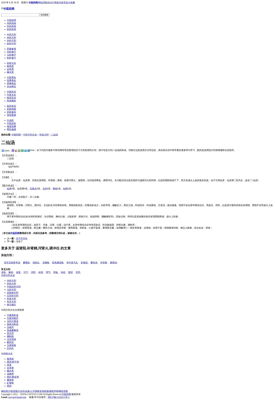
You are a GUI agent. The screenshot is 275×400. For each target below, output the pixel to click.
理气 (48, 272)
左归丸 (10, 348)
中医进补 (11, 123)
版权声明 (53, 391)
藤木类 (10, 72)
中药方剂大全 (30, 134)
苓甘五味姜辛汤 (12, 262)
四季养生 (11, 80)
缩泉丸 (36, 262)
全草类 (10, 69)
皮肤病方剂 (12, 292)
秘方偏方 (11, 304)
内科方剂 (11, 37)
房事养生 (11, 83)
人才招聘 (34, 391)
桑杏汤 (94, 262)
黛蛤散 (10, 336)
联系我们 (15, 391)
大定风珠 (11, 339)
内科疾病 (11, 23)
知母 (65, 188)
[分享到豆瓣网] (22, 150)
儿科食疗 (11, 55)
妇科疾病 (11, 29)
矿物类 (10, 383)
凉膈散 (45, 262)
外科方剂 (11, 40)
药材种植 (11, 109)
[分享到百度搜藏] (12, 150)
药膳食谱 (11, 49)
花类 (9, 365)
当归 (44, 188)
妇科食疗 (11, 58)
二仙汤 (54, 134)
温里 (18, 272)
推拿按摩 (11, 126)
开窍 (78, 272)
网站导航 (42, 2)
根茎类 (10, 66)
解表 (11, 272)
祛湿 (40, 272)
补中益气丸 (72, 262)
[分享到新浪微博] (15, 150)
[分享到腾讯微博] (25, 150)
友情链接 (44, 391)
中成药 (10, 120)
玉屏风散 (11, 345)
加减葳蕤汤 (12, 330)
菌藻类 (10, 380)
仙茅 (9, 188)
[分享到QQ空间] (19, 150)
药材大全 (11, 63)
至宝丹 (10, 333)
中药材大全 (7, 353)
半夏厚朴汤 (12, 315)
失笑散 (103, 262)
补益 (63, 272)
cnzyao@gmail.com (17, 397)
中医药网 (33, 2)
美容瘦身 (11, 115)
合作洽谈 (25, 391)
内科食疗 (11, 52)
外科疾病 (11, 26)
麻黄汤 (113, 262)
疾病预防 (11, 101)
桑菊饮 (26, 262)
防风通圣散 (58, 262)
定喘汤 (84, 262)
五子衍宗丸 (22, 238)
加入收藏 (70, 2)
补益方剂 (44, 134)
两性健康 (11, 129)
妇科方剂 (11, 43)
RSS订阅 (52, 2)
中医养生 (11, 77)
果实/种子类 (13, 362)
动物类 (10, 374)
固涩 (70, 272)
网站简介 (5, 391)
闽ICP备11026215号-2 (58, 397)
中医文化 (11, 95)
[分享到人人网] (28, 150)
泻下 (25, 272)
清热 (3, 272)
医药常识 (11, 98)
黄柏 (55, 188)
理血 (55, 272)
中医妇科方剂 (14, 286)
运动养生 (11, 86)
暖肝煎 (10, 342)
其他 (9, 386)
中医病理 (11, 20)
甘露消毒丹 (12, 318)
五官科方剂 (12, 295)
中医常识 (11, 92)
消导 (33, 272)
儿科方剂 (11, 289)
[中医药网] (7, 8)
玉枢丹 (10, 327)
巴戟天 (33, 188)
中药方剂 (11, 34)
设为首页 (61, 2)
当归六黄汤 (12, 321)
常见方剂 (11, 301)
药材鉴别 (11, 112)
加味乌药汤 (12, 324)
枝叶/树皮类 (13, 377)
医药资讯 (11, 106)
